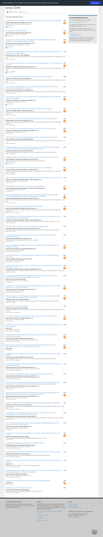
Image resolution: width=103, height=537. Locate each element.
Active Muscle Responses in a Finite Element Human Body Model (28, 481)
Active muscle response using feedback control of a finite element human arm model (33, 434)
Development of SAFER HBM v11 (17, 31)
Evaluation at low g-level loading (17, 306)
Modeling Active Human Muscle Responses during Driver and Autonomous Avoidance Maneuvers (31, 335)
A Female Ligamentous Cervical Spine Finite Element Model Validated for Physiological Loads (31, 236)
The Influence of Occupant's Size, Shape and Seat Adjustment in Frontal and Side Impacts (34, 64)
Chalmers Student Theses (75, 507)
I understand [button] (95, 3)
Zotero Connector (74, 33)
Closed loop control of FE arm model (18, 488)
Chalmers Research (73, 505)
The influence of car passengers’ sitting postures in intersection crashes (31, 128)
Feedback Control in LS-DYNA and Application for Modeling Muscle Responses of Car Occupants (34, 325)
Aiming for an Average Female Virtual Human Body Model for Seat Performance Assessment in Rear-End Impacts (33, 286)
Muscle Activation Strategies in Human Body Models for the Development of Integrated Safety (32, 246)
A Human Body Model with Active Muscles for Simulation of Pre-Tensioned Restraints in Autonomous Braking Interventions (31, 276)
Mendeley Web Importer (75, 35)
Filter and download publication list (78, 22)
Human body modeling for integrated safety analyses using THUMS (29, 374)
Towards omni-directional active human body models (24, 206)
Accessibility (40, 517)
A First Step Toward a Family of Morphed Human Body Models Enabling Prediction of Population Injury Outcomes (30, 40)
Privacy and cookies (42, 515)
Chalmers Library (72, 504)
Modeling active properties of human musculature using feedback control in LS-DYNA (33, 461)
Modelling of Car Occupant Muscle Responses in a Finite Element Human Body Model (33, 354)
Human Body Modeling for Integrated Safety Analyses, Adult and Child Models (33, 403)
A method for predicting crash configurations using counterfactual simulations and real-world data (33, 97)
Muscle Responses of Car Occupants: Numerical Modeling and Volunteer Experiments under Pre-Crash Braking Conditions (31, 345)
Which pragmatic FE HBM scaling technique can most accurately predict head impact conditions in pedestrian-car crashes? (33, 296)
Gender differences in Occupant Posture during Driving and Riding (29, 167)
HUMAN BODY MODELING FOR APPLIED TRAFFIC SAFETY (25, 443)
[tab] (12, 12)
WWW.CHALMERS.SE (73, 517)
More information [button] (53, 3)
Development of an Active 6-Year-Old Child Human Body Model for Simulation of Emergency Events (33, 266)
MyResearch (82, 26)
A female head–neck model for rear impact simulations (25, 186)
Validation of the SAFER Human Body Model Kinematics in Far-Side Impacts (32, 119)
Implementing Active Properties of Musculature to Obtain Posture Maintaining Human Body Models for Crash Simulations (33, 471)
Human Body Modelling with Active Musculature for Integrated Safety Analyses (33, 452)
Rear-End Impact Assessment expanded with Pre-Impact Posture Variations (32, 137)
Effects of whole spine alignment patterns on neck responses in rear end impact (34, 178)
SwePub (77, 37)
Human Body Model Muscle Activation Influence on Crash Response (29, 76)
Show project (10, 27)
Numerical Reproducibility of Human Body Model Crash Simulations (29, 109)
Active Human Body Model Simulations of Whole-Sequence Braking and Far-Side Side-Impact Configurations (33, 52)
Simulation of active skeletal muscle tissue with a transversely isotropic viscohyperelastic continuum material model (31, 413)
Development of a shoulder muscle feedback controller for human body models (33, 20)
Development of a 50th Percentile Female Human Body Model (27, 226)
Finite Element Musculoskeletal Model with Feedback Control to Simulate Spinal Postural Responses (33, 364)
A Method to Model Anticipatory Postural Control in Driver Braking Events (31, 316)
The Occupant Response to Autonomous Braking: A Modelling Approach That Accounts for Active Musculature (32, 423)
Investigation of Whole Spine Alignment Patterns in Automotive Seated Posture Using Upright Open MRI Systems (33, 217)
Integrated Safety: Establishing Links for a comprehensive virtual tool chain (32, 157)
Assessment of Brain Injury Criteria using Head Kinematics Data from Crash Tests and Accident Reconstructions (32, 87)
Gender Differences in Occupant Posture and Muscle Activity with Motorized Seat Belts (32, 256)
